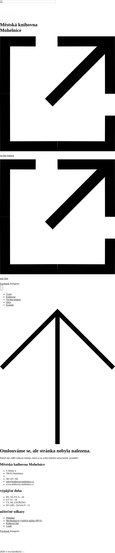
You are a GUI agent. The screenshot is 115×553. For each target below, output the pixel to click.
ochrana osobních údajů (11, 541)
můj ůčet (4, 278)
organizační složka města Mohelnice (17, 536)
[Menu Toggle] (1, 287)
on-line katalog (7, 155)
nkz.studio (30, 551)
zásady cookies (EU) (10, 546)
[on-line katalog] (57, 150)
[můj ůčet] (57, 273)
